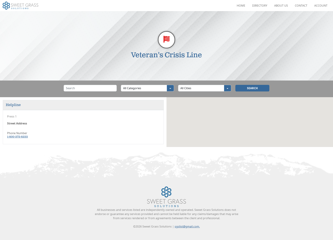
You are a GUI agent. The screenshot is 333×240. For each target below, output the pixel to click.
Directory (259, 5)
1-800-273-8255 (17, 137)
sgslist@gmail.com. (187, 226)
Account (320, 5)
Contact (301, 5)
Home (241, 5)
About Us (281, 5)
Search (252, 88)
